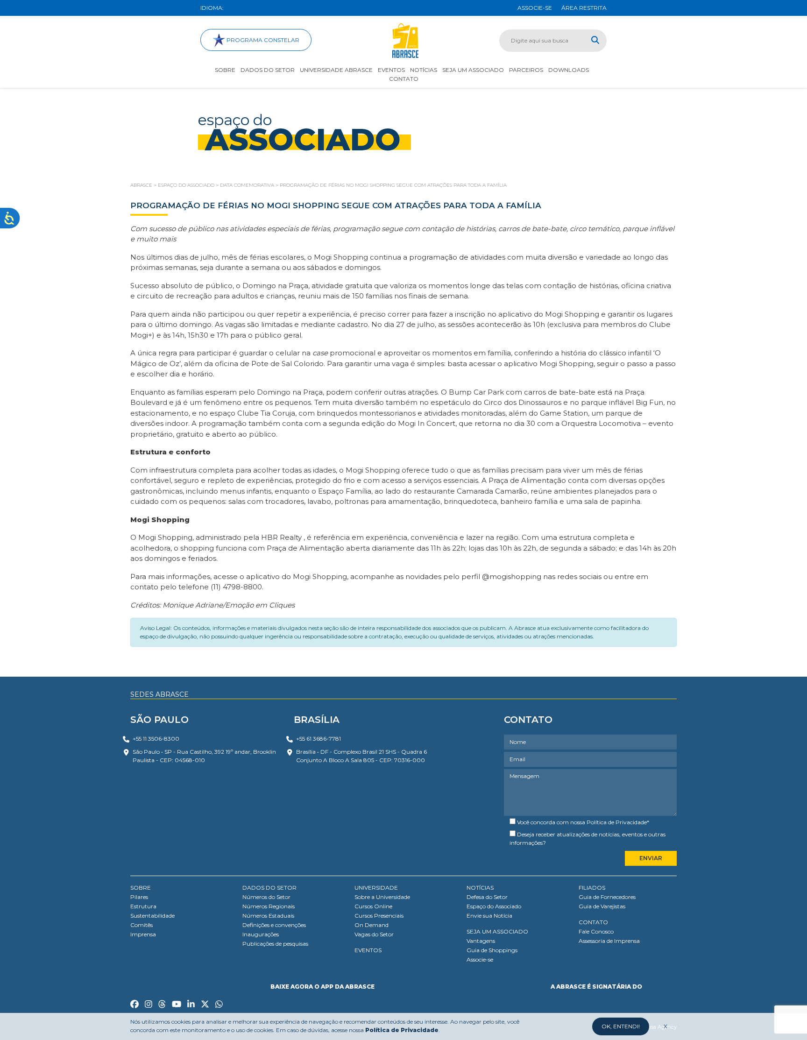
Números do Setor (266, 896)
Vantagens (481, 940)
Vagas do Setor (374, 934)
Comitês (141, 924)
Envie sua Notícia (489, 915)
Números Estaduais (268, 915)
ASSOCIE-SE (534, 7)
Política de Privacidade (617, 822)
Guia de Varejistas (602, 906)
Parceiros (526, 69)
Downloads (568, 69)
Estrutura (143, 906)
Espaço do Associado (494, 906)
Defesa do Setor (487, 896)
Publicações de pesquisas (275, 943)
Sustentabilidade (152, 915)
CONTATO (593, 922)
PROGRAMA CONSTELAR (262, 39)
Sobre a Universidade (382, 896)
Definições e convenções (274, 924)
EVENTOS (368, 950)
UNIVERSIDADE (376, 887)
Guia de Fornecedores (607, 896)
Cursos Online (373, 906)
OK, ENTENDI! (621, 1026)
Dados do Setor (268, 69)
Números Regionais (268, 906)
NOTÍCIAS (480, 887)
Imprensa (143, 934)
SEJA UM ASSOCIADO (497, 931)
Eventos (391, 69)
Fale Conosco (596, 931)
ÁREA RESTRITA (584, 7)
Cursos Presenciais (379, 915)
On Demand (371, 924)
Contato (403, 78)
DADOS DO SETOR (269, 887)
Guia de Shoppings (492, 950)
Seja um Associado (473, 69)
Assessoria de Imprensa (609, 940)
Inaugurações (260, 934)
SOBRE (140, 887)
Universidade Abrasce (336, 69)
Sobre (225, 69)
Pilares (139, 896)
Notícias (423, 69)
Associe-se (480, 959)
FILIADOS (592, 887)
